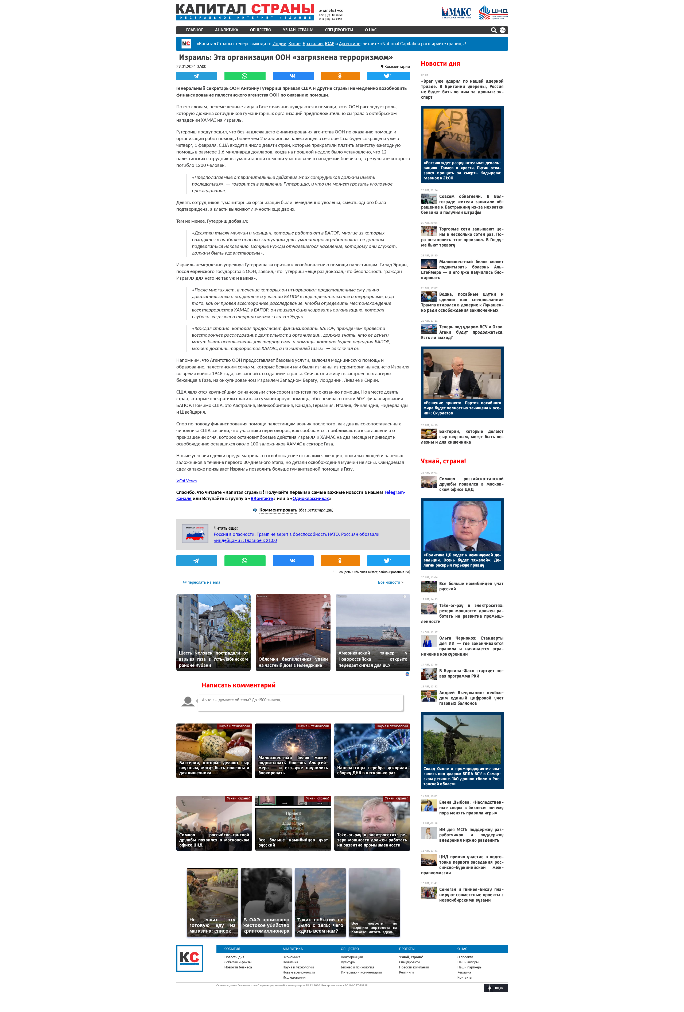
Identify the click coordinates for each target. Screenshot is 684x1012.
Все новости (389, 582)
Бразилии (313, 44)
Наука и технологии (234, 726)
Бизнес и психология (357, 967)
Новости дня (440, 63)
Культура (348, 962)
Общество (260, 30)
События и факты (237, 962)
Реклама (464, 973)
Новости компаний (414, 967)
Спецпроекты (339, 30)
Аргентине (349, 44)
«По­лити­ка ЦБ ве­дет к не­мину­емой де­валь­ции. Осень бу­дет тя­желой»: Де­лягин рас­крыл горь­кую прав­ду (462, 560)
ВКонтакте (262, 498)
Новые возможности (299, 973)
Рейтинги (406, 973)
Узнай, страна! (298, 30)
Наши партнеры (469, 967)
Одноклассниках (311, 498)
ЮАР (329, 44)
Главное (194, 30)
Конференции (352, 957)
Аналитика (226, 30)
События (232, 949)
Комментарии (397, 67)
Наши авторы (468, 962)
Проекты (407, 949)
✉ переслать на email (203, 582)
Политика (290, 962)
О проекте (465, 957)
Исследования (294, 978)
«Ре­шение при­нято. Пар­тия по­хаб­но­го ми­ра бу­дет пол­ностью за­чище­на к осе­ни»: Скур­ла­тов (462, 407)
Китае (295, 44)
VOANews (186, 481)
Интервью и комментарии (361, 973)
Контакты (464, 978)
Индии (279, 44)
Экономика (292, 957)
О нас (370, 30)
